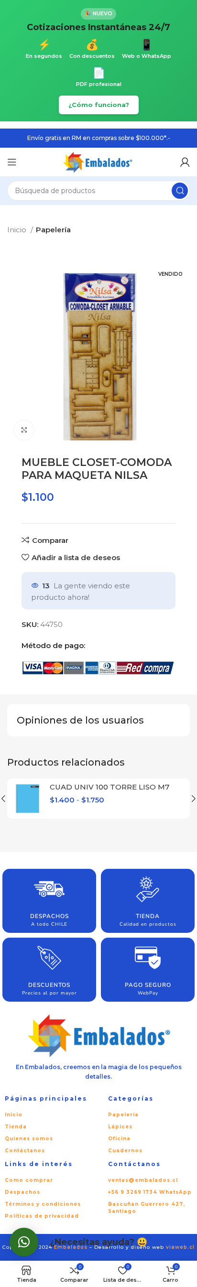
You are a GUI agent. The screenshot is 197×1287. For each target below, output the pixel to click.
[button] (24, 1242)
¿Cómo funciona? (98, 104)
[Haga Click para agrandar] (23, 430)
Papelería (53, 229)
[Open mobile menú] (12, 162)
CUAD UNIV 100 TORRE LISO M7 (109, 786)
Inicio (17, 229)
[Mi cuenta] (185, 162)
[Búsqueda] (180, 191)
